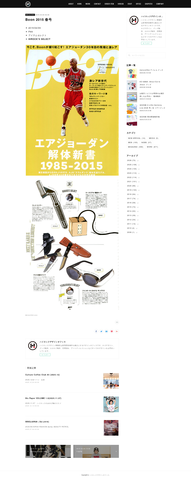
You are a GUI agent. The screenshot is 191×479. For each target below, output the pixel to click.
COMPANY (160, 4)
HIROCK (121, 4)
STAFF (130, 4)
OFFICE (138, 4)
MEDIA (153, 138)
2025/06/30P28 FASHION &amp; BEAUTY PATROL (47, 427)
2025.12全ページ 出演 (35, 380)
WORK (88, 4)
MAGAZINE (30, 15)
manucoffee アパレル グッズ (151, 70)
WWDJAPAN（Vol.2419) (37, 421)
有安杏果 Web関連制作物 (150, 117)
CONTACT (97, 4)
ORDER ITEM (109, 4)
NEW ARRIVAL (136, 138)
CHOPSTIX (148, 4)
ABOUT (71, 4)
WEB (133, 142)
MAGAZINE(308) (31, 315)
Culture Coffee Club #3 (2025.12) (42, 374)
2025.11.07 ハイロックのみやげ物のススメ (43, 403)
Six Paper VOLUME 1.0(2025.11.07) (43, 398)
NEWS (79, 4)
